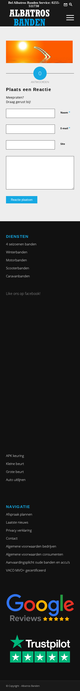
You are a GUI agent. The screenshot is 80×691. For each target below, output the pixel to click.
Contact (12, 538)
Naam (65, 112)
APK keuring (15, 455)
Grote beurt (15, 471)
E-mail (65, 128)
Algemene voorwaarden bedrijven (31, 546)
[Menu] (68, 17)
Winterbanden (16, 252)
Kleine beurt (15, 463)
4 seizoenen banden (21, 244)
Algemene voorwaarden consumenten (34, 554)
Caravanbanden (18, 276)
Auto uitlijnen (16, 479)
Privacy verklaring (19, 530)
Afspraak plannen (19, 514)
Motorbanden (16, 260)
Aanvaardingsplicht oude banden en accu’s (38, 562)
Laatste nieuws (17, 522)
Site (62, 143)
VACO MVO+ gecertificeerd (26, 570)
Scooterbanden (17, 268)
